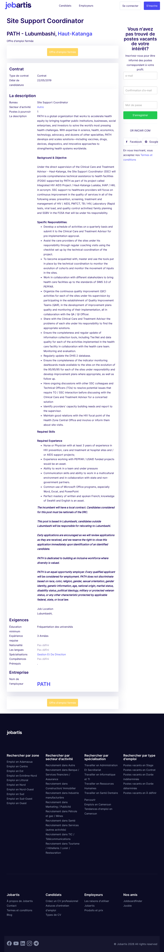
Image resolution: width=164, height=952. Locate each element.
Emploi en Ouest (17, 803)
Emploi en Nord (16, 784)
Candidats (65, 5)
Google (153, 141)
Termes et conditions (19, 910)
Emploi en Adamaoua (20, 761)
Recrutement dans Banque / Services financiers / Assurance (62, 774)
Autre (40, 107)
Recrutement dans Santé (60, 820)
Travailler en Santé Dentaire (101, 792)
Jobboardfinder (132, 901)
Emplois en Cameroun (97, 804)
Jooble (127, 905)
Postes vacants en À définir (139, 792)
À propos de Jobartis (20, 901)
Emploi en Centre (17, 766)
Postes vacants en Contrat (139, 769)
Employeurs (86, 5)
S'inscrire (151, 5)
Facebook (134, 141)
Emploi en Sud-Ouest (19, 798)
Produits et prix (93, 910)
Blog (9, 914)
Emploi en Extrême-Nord (22, 775)
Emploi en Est (15, 771)
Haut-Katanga (75, 34)
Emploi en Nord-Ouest (20, 789)
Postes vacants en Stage (138, 765)
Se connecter (130, 5)
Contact (11, 905)
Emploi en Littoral (17, 780)
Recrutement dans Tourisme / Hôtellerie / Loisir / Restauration (62, 848)
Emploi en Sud (15, 794)
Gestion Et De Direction (51, 654)
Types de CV (53, 914)
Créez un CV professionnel (62, 901)
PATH (43, 684)
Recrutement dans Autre (60, 765)
